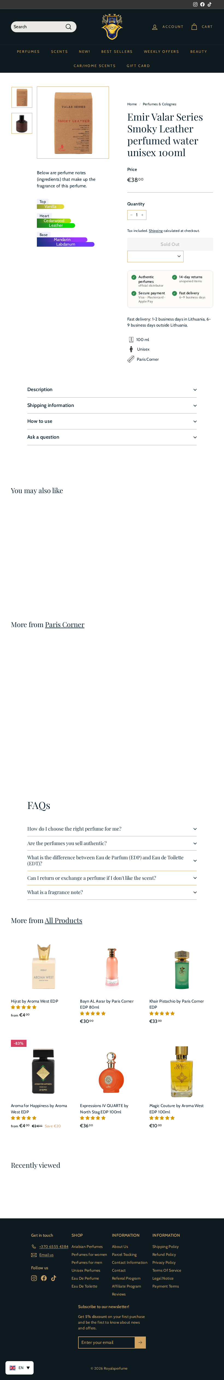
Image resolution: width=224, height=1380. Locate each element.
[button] (24, 1007)
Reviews (119, 1294)
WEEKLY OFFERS (161, 51)
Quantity (136, 203)
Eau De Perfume (85, 1278)
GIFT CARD (138, 65)
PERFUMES (28, 51)
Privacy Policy (164, 1262)
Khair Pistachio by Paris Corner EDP (176, 1004)
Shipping (156, 231)
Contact (119, 1270)
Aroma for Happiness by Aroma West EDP (39, 1108)
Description (40, 389)
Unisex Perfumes (86, 1270)
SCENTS (59, 51)
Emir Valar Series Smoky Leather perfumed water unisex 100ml (22, 559)
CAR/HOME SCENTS (95, 65)
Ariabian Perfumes (87, 1246)
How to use (39, 421)
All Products (63, 920)
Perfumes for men (87, 1262)
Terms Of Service (166, 1270)
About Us (120, 1246)
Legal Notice (163, 1278)
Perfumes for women (89, 1254)
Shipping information (50, 405)
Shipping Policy (165, 1246)
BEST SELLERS (117, 51)
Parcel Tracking (124, 1254)
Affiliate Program (126, 1286)
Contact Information (130, 1262)
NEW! (84, 51)
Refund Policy (164, 1254)
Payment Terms (165, 1286)
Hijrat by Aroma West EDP (34, 1001)
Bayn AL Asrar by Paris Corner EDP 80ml (107, 1004)
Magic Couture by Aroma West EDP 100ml (176, 1108)
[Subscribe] (140, 1342)
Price (132, 169)
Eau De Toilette (85, 1286)
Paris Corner (64, 624)
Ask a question (43, 437)
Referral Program (126, 1278)
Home (132, 104)
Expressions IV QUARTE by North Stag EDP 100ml (104, 1108)
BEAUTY (198, 51)
